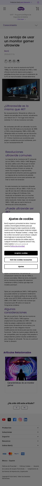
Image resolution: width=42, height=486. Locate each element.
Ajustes (21, 266)
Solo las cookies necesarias (21, 260)
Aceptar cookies (21, 253)
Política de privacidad (17, 246)
